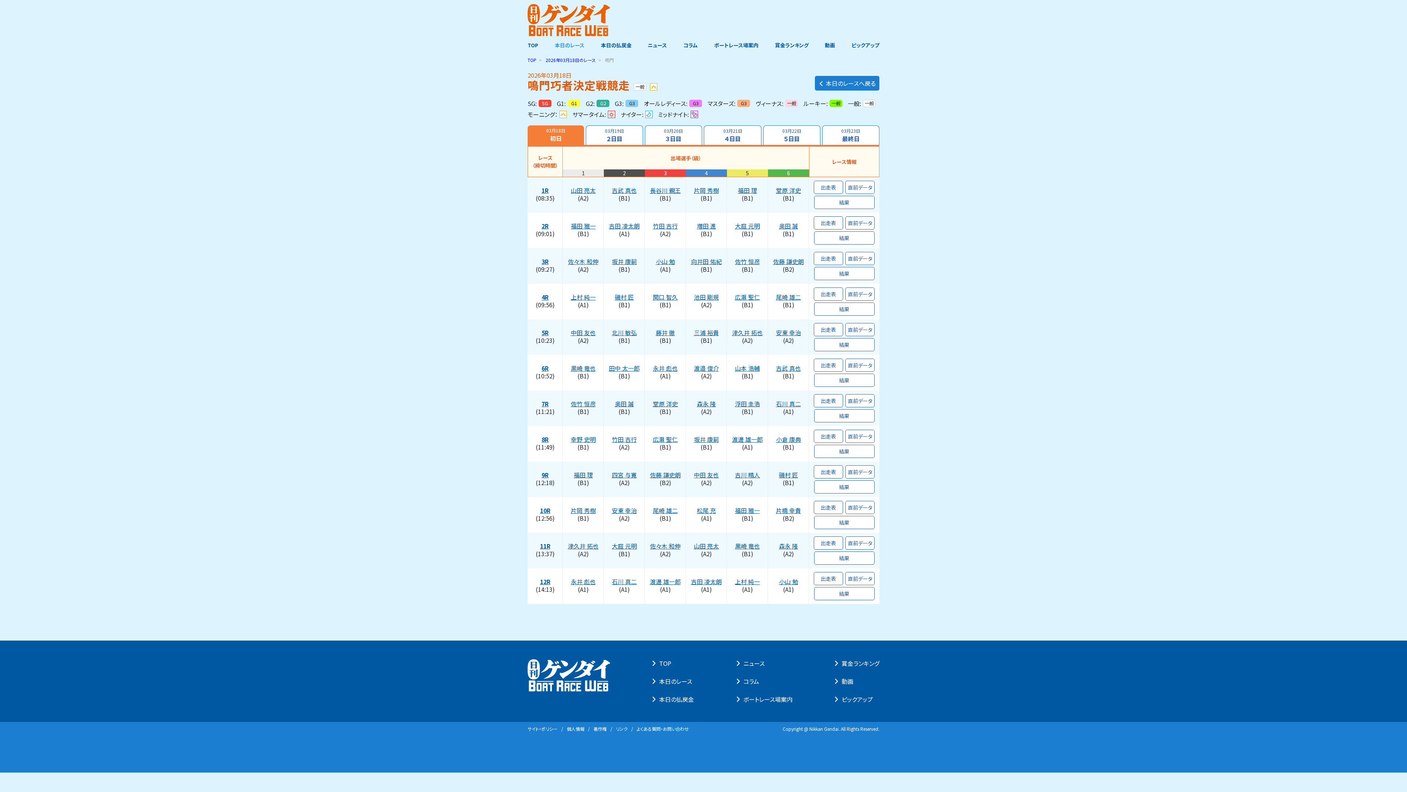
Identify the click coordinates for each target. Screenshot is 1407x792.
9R (545, 475)
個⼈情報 (575, 729)
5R (545, 333)
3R (545, 261)
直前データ (860, 187)
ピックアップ (865, 45)
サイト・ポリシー (543, 729)
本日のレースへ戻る (851, 83)
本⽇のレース (675, 681)
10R (545, 510)
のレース (571, 60)
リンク (622, 729)
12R (545, 582)
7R (545, 404)
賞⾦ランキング (860, 663)
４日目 (732, 135)
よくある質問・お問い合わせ (663, 729)
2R (545, 226)
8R (545, 439)
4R (545, 297)
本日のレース (569, 45)
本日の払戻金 (616, 45)
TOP (533, 45)
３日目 (673, 135)
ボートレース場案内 (736, 45)
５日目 (791, 135)
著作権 (600, 729)
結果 (844, 202)
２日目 (614, 135)
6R (545, 368)
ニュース (657, 45)
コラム (690, 45)
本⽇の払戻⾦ (676, 699)
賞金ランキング (792, 45)
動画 (830, 45)
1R (545, 190)
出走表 (828, 187)
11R (545, 546)
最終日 (850, 135)
